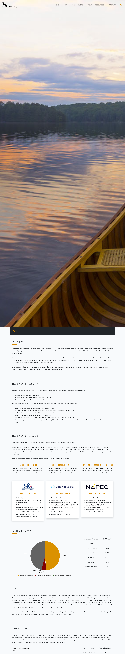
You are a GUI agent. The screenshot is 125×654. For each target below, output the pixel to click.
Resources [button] (99, 5)
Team (90, 5)
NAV (120, 5)
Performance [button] (77, 5)
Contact (112, 5)
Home (57, 5)
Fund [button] (64, 5)
